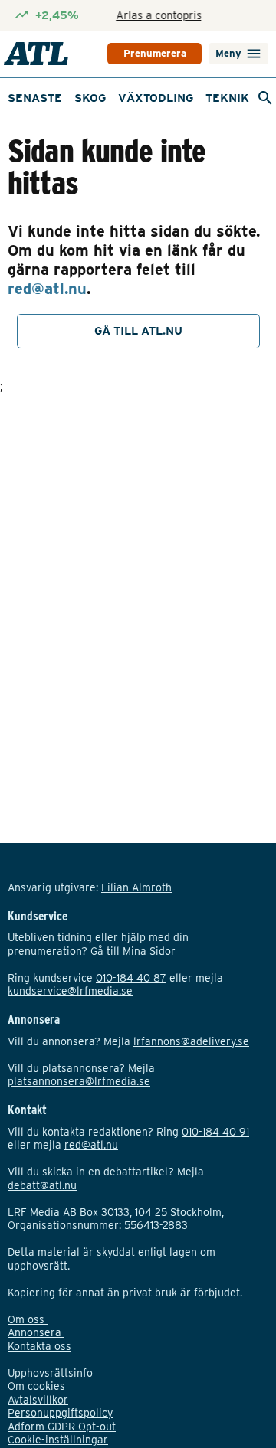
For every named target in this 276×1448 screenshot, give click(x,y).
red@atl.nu (47, 288)
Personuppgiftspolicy (60, 1413)
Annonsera (36, 1332)
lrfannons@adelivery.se (191, 1041)
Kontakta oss (39, 1346)
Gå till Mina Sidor (133, 951)
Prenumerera (154, 53)
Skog (90, 98)
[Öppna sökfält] (265, 98)
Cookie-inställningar (58, 1439)
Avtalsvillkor (38, 1400)
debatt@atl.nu (42, 1185)
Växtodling (155, 98)
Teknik (227, 98)
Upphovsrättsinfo (50, 1373)
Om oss (28, 1319)
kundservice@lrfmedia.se (70, 991)
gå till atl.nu (138, 331)
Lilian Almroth (136, 887)
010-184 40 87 (131, 978)
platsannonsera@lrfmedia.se (79, 1081)
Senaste (35, 98)
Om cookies (36, 1386)
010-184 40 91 (215, 1132)
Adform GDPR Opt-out (62, 1426)
